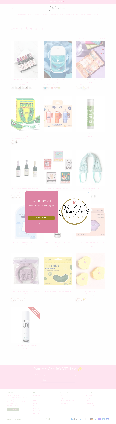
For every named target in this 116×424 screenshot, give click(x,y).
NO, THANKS (41, 223)
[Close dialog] (89, 193)
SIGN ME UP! (41, 218)
